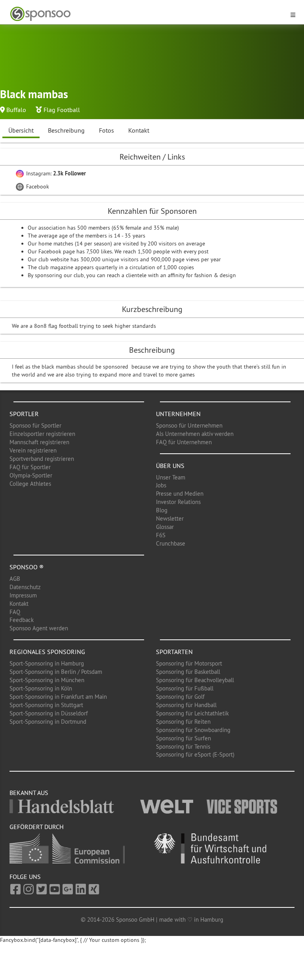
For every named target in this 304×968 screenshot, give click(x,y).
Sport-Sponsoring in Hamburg (47, 663)
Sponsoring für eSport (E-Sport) (195, 754)
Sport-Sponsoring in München (47, 680)
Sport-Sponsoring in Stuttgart (46, 705)
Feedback (22, 620)
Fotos (106, 130)
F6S (160, 535)
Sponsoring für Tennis (183, 746)
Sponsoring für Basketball (188, 671)
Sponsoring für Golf (180, 696)
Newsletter (170, 518)
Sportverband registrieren (42, 458)
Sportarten (174, 652)
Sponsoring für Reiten (183, 721)
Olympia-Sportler (31, 475)
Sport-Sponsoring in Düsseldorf (49, 713)
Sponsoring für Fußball (184, 688)
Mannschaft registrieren (39, 442)
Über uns (170, 466)
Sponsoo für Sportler (35, 425)
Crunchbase (170, 543)
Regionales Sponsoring (47, 652)
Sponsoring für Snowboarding (193, 730)
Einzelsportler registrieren (42, 433)
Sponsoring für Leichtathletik (192, 713)
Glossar (165, 527)
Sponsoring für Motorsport (189, 663)
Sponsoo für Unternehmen (189, 425)
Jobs (161, 485)
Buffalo (16, 110)
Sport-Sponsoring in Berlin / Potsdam (56, 671)
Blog (161, 510)
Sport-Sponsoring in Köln (41, 688)
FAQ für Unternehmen (184, 442)
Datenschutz (25, 587)
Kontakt (138, 130)
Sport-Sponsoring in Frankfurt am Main (58, 696)
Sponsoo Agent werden (39, 628)
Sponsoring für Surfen (183, 738)
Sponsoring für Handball (186, 705)
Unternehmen (178, 414)
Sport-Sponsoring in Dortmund (48, 721)
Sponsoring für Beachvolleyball (195, 680)
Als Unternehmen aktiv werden (195, 433)
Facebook (37, 186)
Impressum (23, 595)
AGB (15, 578)
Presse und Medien (179, 493)
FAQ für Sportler (30, 467)
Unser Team (170, 477)
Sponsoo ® (27, 567)
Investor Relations (178, 502)
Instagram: (55, 173)
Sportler (24, 414)
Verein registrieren (33, 450)
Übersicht (21, 130)
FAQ (15, 612)
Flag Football (62, 110)
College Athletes (30, 483)
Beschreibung (66, 130)
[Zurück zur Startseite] (147, 14)
